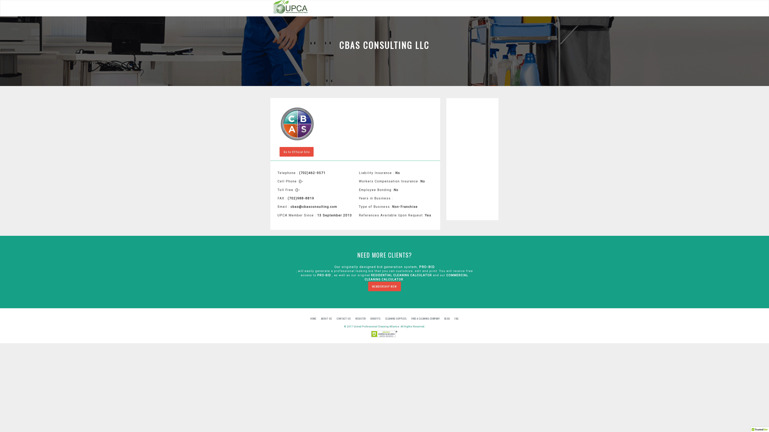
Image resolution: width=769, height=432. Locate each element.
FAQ (457, 318)
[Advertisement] (472, 159)
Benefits (375, 318)
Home (313, 318)
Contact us (344, 318)
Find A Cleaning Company (425, 318)
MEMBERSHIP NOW (384, 286)
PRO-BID (427, 267)
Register (360, 318)
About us (327, 318)
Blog (447, 318)
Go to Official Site (297, 152)
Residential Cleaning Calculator (401, 275)
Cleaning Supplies (396, 318)
